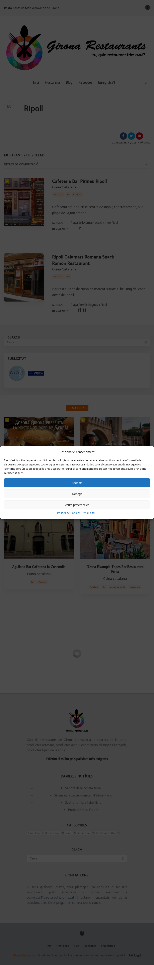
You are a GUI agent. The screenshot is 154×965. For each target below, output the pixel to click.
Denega (77, 494)
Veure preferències (77, 505)
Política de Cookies (69, 513)
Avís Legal (89, 513)
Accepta (77, 483)
